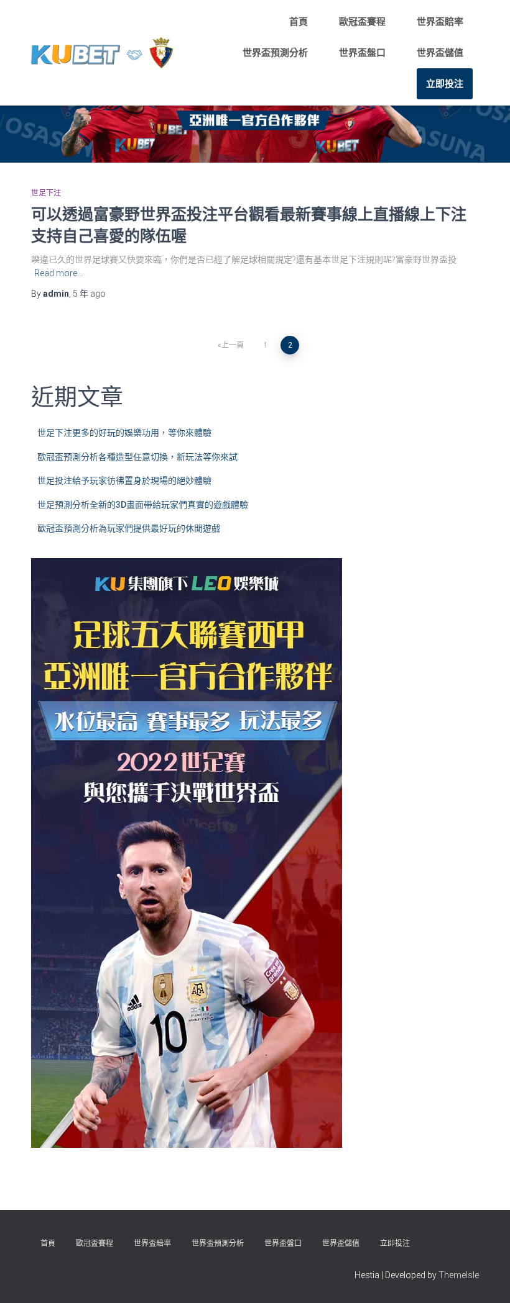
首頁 (298, 21)
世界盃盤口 (362, 52)
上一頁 (232, 345)
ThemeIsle (458, 1275)
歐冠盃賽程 (362, 21)
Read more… (58, 273)
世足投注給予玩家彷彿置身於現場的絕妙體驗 (124, 480)
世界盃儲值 (440, 52)
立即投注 (444, 83)
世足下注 (46, 193)
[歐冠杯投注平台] (102, 52)
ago (89, 294)
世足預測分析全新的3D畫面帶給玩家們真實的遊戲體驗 (142, 505)
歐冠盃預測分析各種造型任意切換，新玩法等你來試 (137, 457)
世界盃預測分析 (275, 52)
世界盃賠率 (440, 21)
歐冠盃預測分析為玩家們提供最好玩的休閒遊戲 (128, 528)
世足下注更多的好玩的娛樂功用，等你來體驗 (124, 433)
